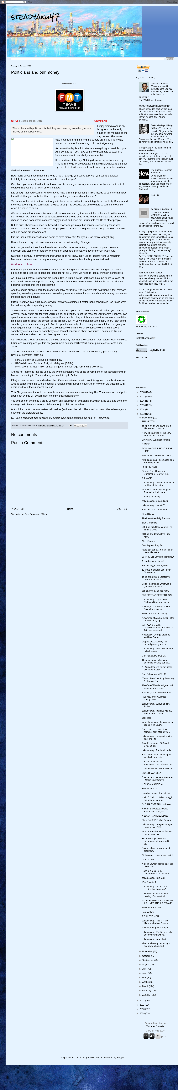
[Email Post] (70, 425)
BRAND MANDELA (151, 773)
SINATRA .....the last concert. (156, 440)
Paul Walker (148, 912)
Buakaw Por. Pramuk (152, 907)
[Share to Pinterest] (86, 425)
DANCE (146, 444)
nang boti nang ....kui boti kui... (157, 793)
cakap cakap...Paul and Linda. (157, 750)
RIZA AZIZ (147, 478)
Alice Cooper (148, 541)
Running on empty (151, 496)
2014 (142, 409)
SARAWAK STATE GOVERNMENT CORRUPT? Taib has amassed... (157, 627)
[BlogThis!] (78, 425)
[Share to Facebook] (83, 425)
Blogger (120, 1057)
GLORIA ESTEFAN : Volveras (156, 804)
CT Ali (14, 121)
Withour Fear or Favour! (150, 272)
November (147, 951)
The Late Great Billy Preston (156, 518)
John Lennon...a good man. (155, 591)
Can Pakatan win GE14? (154, 656)
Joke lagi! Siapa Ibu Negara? (156, 927)
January (146, 995)
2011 (142, 1005)
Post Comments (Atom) (36, 514)
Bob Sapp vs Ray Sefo (153, 545)
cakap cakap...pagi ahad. (154, 939)
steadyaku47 (35, 17)
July (144, 969)
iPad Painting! (149, 882)
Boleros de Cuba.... (151, 788)
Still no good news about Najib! (157, 855)
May (144, 977)
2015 (142, 405)
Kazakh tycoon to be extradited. (157, 692)
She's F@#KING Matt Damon (156, 820)
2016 (142, 401)
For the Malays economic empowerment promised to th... (156, 841)
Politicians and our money (154, 613)
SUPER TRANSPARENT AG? (157, 595)
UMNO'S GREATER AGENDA (157, 768)
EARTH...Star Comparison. (155, 509)
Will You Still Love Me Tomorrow (158, 557)
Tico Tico (155, 195)
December (147, 417)
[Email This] (75, 425)
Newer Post (17, 509)
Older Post (122, 509)
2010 (142, 1009)
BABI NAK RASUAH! (161, 209)
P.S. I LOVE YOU (150, 916)
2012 (142, 1000)
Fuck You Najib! (150, 467)
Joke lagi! (146, 718)
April (144, 982)
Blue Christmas (149, 523)
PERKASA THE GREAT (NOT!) (157, 455)
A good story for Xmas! (153, 561)
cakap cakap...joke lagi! (153, 878)
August (146, 964)
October (146, 956)
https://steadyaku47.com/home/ (154, 106)
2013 (142, 414)
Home (70, 509)
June (145, 973)
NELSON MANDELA (152, 784)
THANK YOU (148, 421)
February (147, 990)
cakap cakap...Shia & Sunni (155, 501)
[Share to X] (80, 425)
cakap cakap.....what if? (153, 505)
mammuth (98, 1057)
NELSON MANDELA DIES (155, 816)
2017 (142, 396)
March (145, 986)
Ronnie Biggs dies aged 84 (155, 565)
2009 (142, 1013)
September (148, 960)
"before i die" (148, 859)
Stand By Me (148, 514)
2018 (142, 392)
